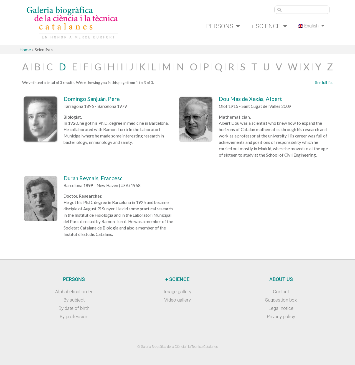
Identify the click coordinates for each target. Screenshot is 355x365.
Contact (281, 291)
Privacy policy (281, 316)
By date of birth (74, 308)
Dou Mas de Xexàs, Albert (250, 98)
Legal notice (280, 308)
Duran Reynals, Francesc (93, 178)
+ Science (265, 26)
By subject (74, 300)
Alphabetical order (74, 291)
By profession (74, 316)
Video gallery (177, 300)
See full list (324, 82)
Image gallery (177, 291)
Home (25, 49)
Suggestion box (281, 300)
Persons (219, 26)
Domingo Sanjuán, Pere (92, 98)
